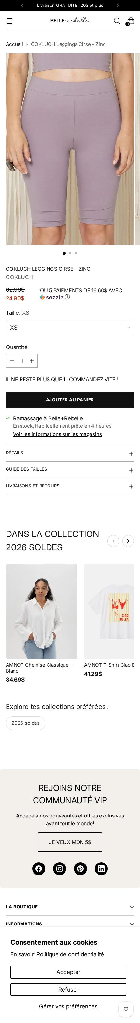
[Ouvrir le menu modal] (9, 21)
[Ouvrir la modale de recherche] (116, 21)
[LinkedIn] (101, 868)
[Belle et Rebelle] (70, 21)
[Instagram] (59, 868)
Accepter (68, 972)
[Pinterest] (80, 868)
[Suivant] (117, 5)
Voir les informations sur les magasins (57, 434)
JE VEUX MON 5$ (70, 842)
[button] (87, 294)
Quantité (17, 347)
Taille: (17, 312)
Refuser (68, 989)
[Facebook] (38, 868)
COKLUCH (20, 277)
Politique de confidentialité (70, 954)
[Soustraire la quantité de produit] (12, 360)
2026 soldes (25, 723)
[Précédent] (22, 5)
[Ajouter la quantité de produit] (31, 360)
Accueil (14, 44)
